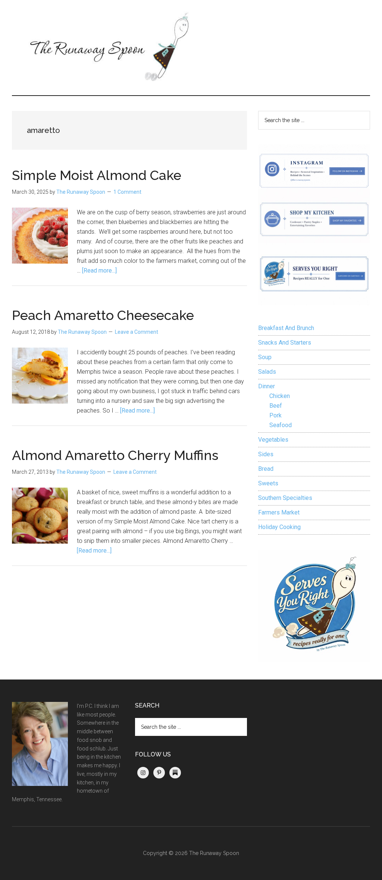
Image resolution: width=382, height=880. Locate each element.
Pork (275, 415)
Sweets (268, 483)
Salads (267, 371)
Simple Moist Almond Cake (96, 175)
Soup (265, 357)
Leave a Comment (136, 332)
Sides (265, 454)
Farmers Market (279, 512)
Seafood (280, 425)
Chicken (279, 395)
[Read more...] (99, 270)
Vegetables (273, 439)
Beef (275, 405)
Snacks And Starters (284, 342)
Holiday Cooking (279, 527)
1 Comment (127, 192)
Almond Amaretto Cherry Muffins (115, 455)
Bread (265, 468)
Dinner (266, 386)
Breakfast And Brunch (286, 328)
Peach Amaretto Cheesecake (103, 315)
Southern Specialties (285, 497)
